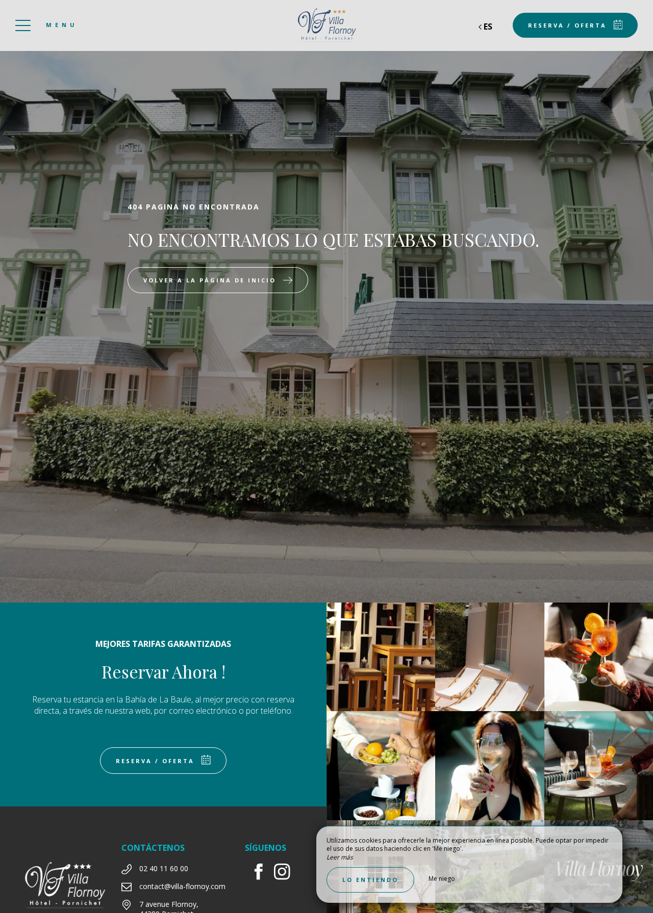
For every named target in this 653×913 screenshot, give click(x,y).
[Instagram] (286, 873)
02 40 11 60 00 (163, 868)
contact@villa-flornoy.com (182, 886)
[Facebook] (262, 873)
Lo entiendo (370, 879)
